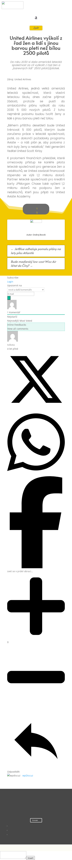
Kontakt (35, 820)
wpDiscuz (27, 775)
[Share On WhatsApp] (36, 474)
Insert (30, 857)
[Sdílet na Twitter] (36, 407)
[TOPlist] (29, 806)
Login (10, 281)
